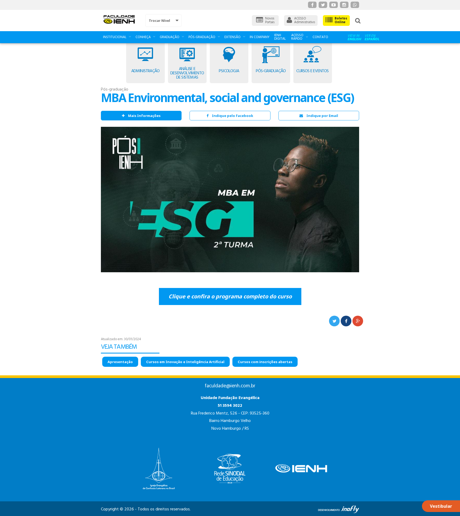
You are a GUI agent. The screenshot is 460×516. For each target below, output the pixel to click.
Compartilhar (346, 321)
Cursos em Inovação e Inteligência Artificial (185, 361)
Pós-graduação (201, 37)
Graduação (169, 37)
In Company (259, 37)
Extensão (232, 37)
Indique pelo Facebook (232, 115)
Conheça (143, 37)
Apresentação (120, 361)
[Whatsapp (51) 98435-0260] (355, 5)
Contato (320, 37)
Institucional (114, 37)
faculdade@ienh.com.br (230, 386)
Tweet (334, 321)
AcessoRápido (297, 37)
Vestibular (441, 506)
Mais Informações (144, 115)
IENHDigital (280, 37)
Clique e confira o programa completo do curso (230, 296)
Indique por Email (322, 115)
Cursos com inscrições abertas (265, 361)
